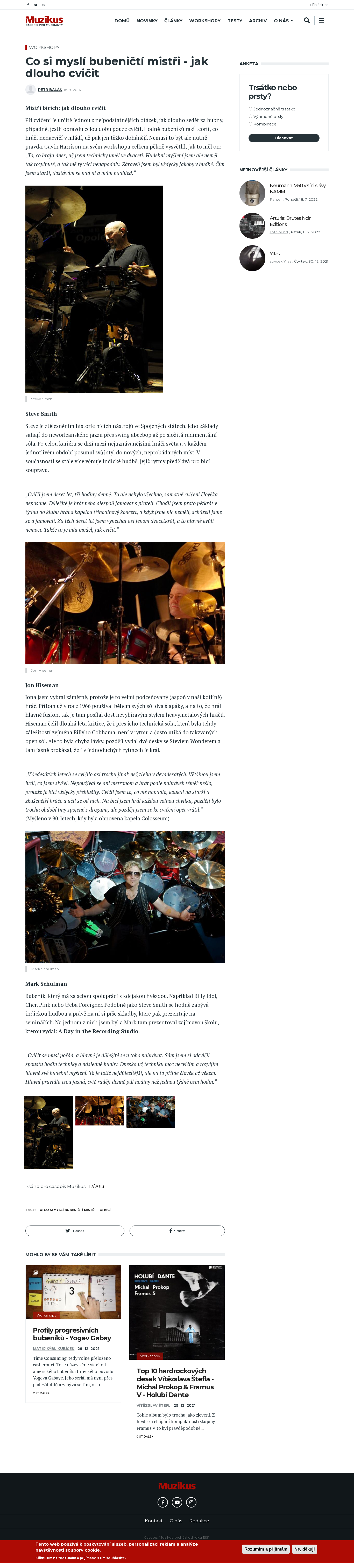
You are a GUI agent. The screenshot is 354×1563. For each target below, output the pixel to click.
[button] (74, 1231)
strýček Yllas (280, 261)
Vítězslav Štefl (154, 1405)
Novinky (147, 20)
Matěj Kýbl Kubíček (53, 1349)
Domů (122, 20)
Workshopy (205, 20)
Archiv (258, 20)
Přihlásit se (319, 5)
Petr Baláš (50, 90)
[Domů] (44, 20)
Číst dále (40, 1393)
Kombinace (265, 124)
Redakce (199, 1520)
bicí (107, 1210)
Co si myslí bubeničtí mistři (70, 1210)
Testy (235, 20)
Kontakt (154, 1520)
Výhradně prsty (268, 116)
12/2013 (96, 1186)
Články (173, 20)
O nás (281, 20)
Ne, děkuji (304, 1549)
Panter (276, 199)
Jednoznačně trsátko (274, 109)
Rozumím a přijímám (265, 1549)
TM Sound (279, 232)
